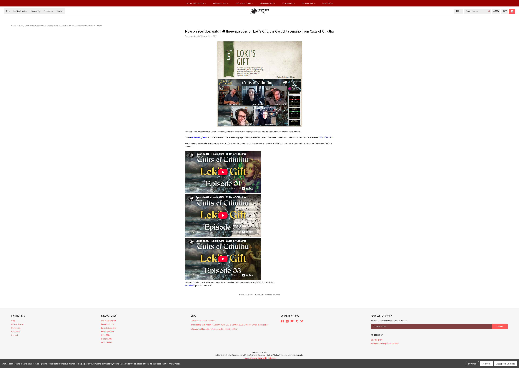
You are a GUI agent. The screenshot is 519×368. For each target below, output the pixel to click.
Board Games (327, 3)
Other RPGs (287, 3)
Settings (472, 363)
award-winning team (198, 137)
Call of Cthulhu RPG (195, 3)
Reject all (486, 363)
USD (457, 11)
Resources (48, 11)
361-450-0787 (376, 340)
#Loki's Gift (259, 294)
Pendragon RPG (267, 3)
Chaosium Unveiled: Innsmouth (203, 320)
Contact (60, 11)
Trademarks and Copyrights (255, 358)
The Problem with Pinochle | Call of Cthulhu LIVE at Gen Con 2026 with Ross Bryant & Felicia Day (229, 324)
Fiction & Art (307, 3)
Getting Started (20, 11)
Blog (8, 11)
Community (35, 11)
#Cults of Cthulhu (246, 294)
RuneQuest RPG (220, 3)
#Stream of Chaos (272, 294)
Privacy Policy (174, 363)
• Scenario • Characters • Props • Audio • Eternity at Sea (214, 329)
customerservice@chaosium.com (385, 343)
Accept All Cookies (505, 363)
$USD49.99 (189, 285)
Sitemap (272, 358)
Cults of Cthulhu (326, 137)
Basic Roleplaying (243, 3)
